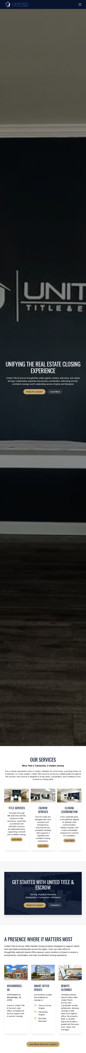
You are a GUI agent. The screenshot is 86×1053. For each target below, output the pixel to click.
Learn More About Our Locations (43, 1044)
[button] (79, 4)
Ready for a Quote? (34, 392)
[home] (16, 4)
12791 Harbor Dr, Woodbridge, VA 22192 (14, 997)
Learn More (55, 392)
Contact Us (55, 905)
